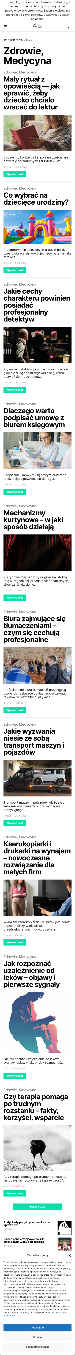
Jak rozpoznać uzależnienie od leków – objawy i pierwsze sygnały (31, 974)
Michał (6, 1068)
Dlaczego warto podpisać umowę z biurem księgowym (34, 417)
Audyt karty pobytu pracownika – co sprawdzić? (26, 1223)
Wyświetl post (14, 174)
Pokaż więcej (37, 1206)
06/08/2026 (9, 1246)
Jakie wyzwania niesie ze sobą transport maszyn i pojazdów (33, 741)
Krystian (7, 167)
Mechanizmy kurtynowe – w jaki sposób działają (33, 519)
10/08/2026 (9, 1229)
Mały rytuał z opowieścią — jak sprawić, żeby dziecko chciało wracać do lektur (31, 93)
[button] (70, 1255)
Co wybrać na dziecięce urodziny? (36, 198)
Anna (6, 1186)
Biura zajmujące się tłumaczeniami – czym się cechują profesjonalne (34, 629)
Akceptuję (37, 1327)
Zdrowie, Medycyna (19, 72)
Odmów (37, 1337)
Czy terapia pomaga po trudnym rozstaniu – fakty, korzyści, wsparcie (35, 1107)
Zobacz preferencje (37, 1346)
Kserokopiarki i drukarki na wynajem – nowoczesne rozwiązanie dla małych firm (37, 858)
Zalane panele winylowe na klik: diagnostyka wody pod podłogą (23, 1240)
